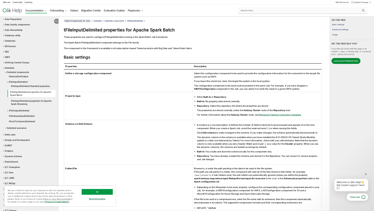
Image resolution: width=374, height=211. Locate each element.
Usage (335, 34)
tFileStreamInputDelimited (21, 116)
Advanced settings (340, 29)
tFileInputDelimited (18, 82)
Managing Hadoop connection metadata (280, 114)
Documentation (34, 10)
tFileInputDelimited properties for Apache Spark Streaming (31, 102)
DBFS (7, 57)
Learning (28, 2)
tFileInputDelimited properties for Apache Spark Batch (30, 93)
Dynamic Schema (13, 156)
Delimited (9, 68)
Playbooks (134, 10)
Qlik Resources (342, 2)
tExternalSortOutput (18, 76)
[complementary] (352, 113)
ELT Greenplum (12, 167)
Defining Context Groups (17, 62)
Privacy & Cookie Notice (57, 202)
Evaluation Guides (114, 10)
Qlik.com (6, 2)
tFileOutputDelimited (19, 110)
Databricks (10, 41)
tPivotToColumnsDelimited (22, 121)
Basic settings (338, 24)
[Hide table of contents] (56, 21)
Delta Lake (10, 134)
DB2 (7, 51)
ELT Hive (9, 172)
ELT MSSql (10, 183)
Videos (74, 10)
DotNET (8, 145)
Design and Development (17, 140)
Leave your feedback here (346, 61)
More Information (97, 199)
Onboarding (57, 10)
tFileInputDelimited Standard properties (30, 86)
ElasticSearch (11, 161)
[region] (60, 196)
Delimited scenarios (16, 128)
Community (17, 2)
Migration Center (91, 10)
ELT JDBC (9, 178)
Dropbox (9, 151)
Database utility (12, 35)
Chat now (355, 197)
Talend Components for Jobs (77, 21)
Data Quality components (17, 24)
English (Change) (361, 2)
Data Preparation (13, 19)
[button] (363, 10)
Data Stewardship (13, 30)
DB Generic (10, 46)
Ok (97, 192)
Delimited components (18, 72)
